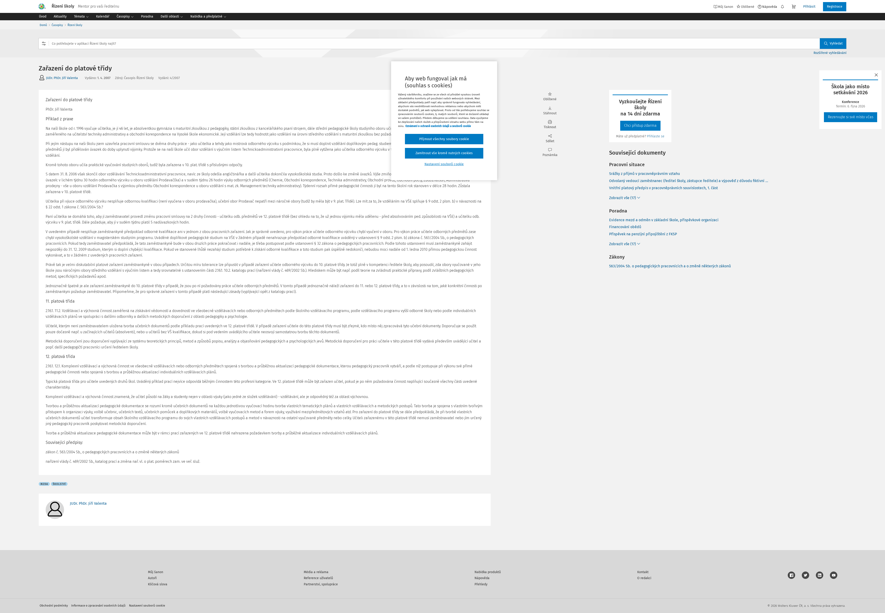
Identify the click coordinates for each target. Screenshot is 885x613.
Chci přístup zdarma (640, 125)
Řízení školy (75, 25)
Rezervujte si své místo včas (850, 117)
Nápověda (769, 7)
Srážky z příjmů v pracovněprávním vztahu (644, 173)
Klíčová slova (157, 584)
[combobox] (442, 43)
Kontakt (643, 572)
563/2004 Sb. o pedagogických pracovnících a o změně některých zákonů (670, 266)
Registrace (834, 7)
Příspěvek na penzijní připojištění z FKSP (643, 234)
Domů (43, 25)
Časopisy (57, 25)
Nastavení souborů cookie (147, 605)
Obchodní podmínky (54, 605)
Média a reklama (316, 572)
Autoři (152, 578)
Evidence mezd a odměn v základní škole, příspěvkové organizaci (664, 220)
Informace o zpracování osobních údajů (98, 605)
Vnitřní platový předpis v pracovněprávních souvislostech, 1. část (663, 188)
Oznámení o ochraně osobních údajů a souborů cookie (438, 126)
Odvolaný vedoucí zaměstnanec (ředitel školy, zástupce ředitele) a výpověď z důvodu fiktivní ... (688, 181)
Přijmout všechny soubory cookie (444, 139)
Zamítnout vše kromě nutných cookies (444, 153)
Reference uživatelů (318, 578)
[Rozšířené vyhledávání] (44, 43)
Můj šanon (155, 572)
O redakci (644, 578)
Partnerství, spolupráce (321, 584)
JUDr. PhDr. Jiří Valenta (62, 78)
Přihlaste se (655, 136)
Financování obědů (625, 227)
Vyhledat (836, 43)
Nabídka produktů (488, 572)
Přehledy (481, 584)
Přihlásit (809, 7)
